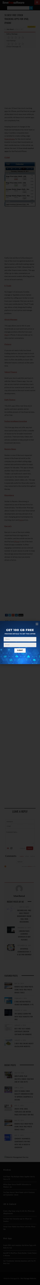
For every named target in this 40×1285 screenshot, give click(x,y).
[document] (20, 642)
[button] (37, 624)
